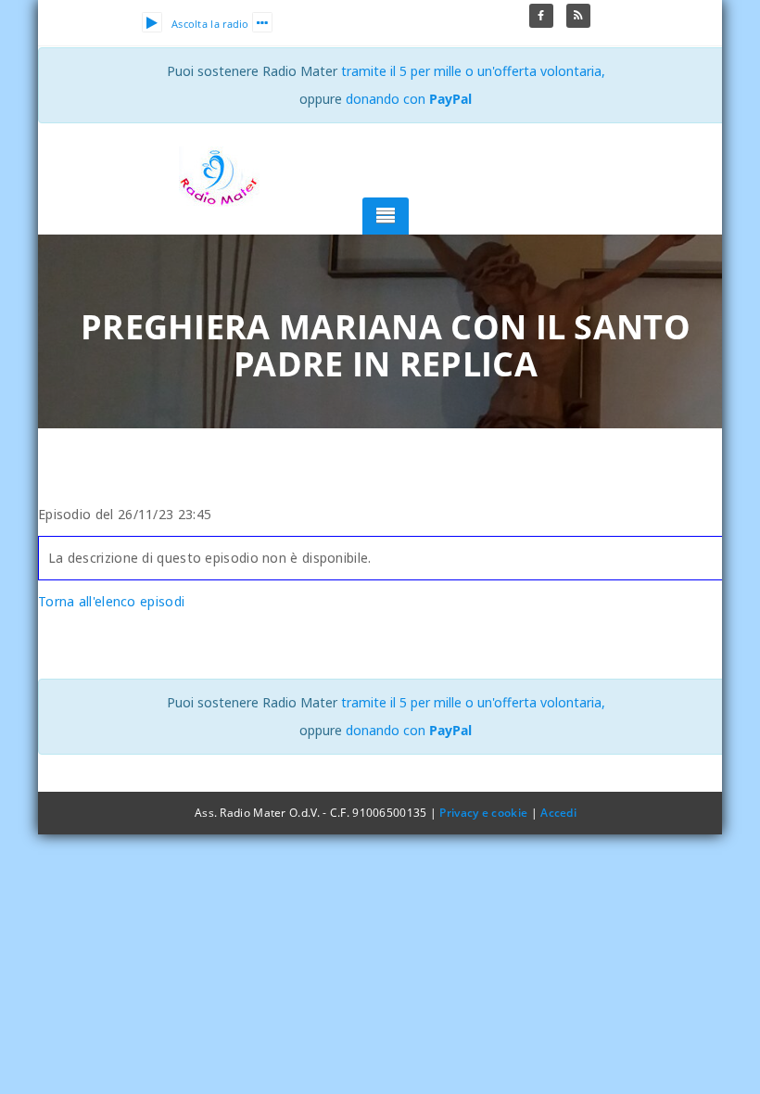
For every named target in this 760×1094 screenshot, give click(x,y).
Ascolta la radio (210, 24)
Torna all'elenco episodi (111, 601)
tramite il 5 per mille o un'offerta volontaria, (473, 71)
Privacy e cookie (483, 812)
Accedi (558, 812)
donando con (409, 99)
